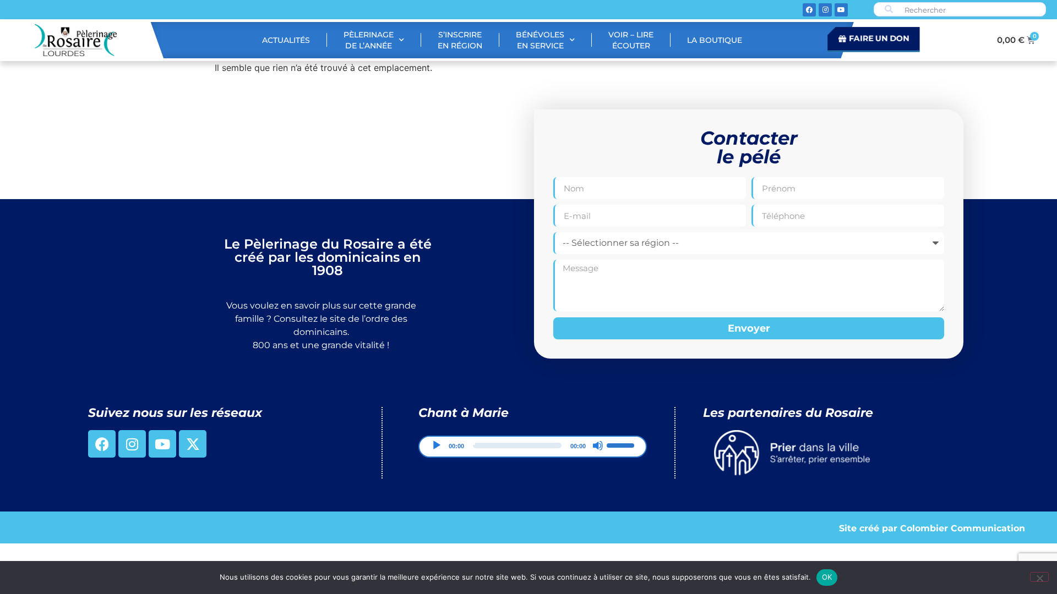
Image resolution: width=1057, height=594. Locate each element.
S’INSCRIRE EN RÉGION (460, 40)
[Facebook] (809, 9)
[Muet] (597, 445)
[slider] (622, 444)
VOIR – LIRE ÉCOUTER (630, 40)
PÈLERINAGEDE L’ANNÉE (369, 40)
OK (827, 577)
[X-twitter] (192, 444)
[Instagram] (825, 9)
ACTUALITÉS (286, 40)
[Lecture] (436, 445)
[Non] (1039, 577)
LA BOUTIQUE (714, 40)
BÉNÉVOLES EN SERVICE (540, 40)
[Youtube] (841, 9)
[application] (532, 447)
